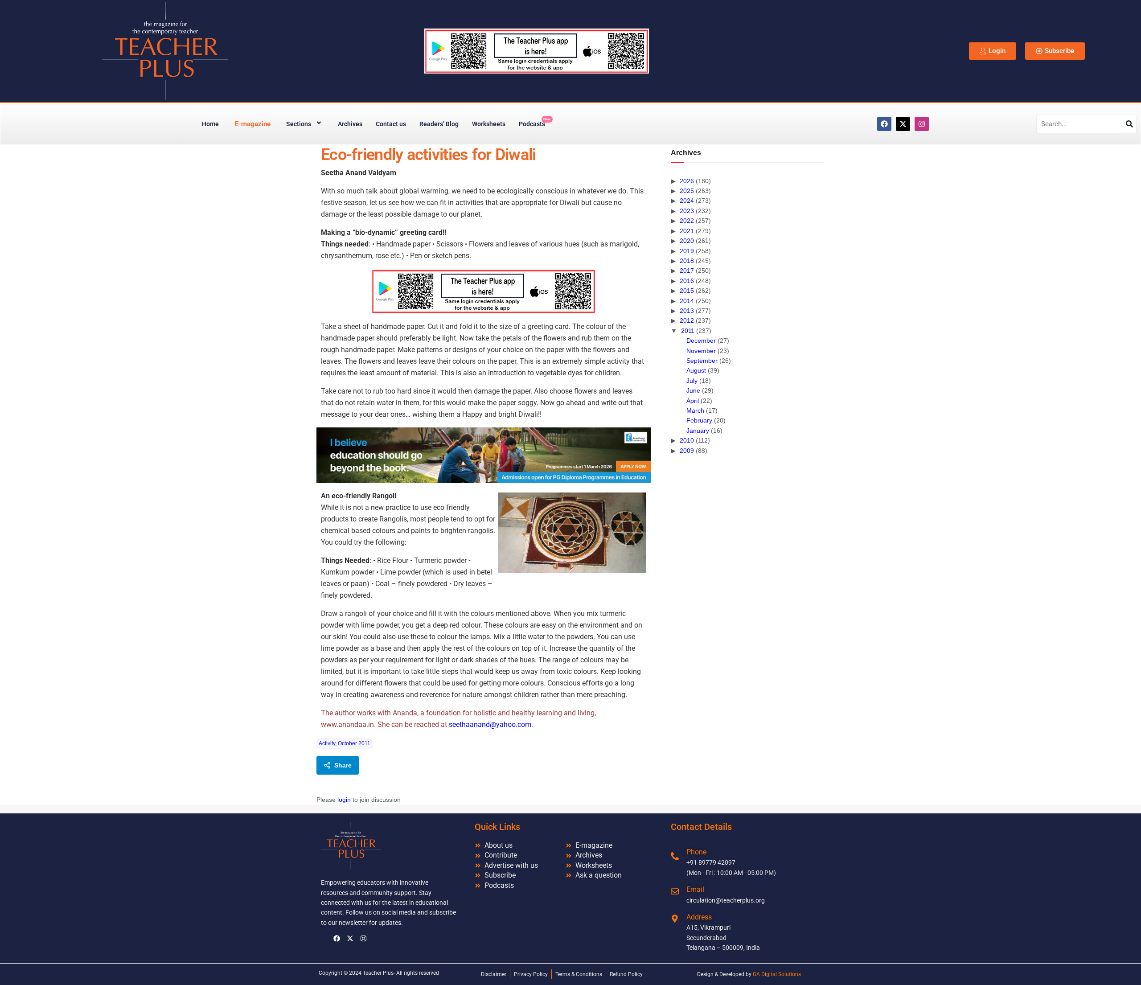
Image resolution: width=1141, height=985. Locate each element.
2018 (687, 260)
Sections (298, 123)
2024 (687, 200)
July (692, 380)
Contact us (391, 123)
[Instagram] (922, 124)
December (701, 340)
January (697, 430)
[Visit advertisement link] (483, 291)
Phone (696, 852)
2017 (687, 270)
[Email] (675, 891)
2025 (687, 190)
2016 (687, 280)
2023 (687, 210)
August (696, 370)
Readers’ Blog (439, 123)
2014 (687, 300)
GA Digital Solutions (777, 974)
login (344, 799)
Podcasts (534, 122)
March (695, 410)
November (701, 350)
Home (210, 123)
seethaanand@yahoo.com (490, 724)
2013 (687, 310)
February (699, 420)
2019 (687, 250)
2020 (687, 240)
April (692, 400)
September (702, 360)
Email (695, 889)
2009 (687, 450)
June (693, 390)
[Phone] (675, 856)
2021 (687, 230)
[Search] (1129, 124)
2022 (687, 220)
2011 (687, 330)
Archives (350, 123)
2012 (687, 320)
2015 (687, 290)
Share (343, 765)
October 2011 (354, 743)
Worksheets (488, 123)
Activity (327, 743)
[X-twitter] (903, 124)
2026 (687, 181)
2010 (687, 440)
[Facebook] (884, 124)
